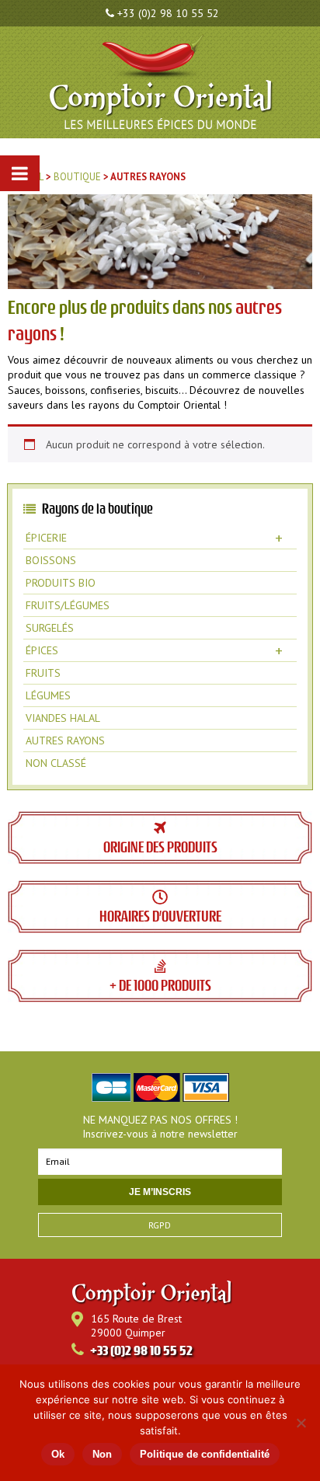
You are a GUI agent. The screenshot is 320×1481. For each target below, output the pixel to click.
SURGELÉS (50, 628)
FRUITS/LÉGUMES (68, 605)
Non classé (56, 763)
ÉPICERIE (154, 538)
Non (102, 1454)
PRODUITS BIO (61, 583)
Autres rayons (65, 740)
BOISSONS (51, 560)
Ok (57, 1454)
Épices (154, 650)
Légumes (48, 695)
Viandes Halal (63, 718)
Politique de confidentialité (205, 1454)
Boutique (77, 176)
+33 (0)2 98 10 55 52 (168, 13)
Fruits (43, 673)
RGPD (159, 1225)
